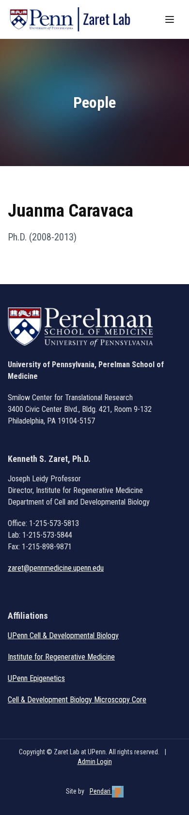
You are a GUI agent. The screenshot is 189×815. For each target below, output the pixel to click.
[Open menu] (170, 19)
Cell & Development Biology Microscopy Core (77, 699)
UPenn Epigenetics (36, 678)
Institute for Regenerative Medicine (61, 657)
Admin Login (95, 761)
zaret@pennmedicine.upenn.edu (56, 568)
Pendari (101, 791)
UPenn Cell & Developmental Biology (63, 635)
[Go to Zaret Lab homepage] (74, 19)
